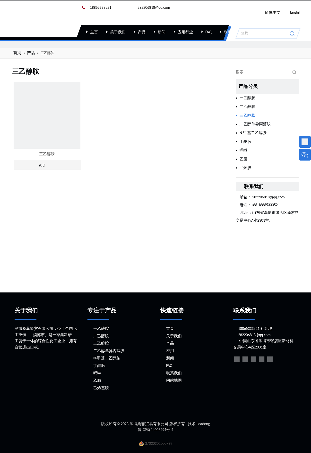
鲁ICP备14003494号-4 (155, 430)
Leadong (203, 424)
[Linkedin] (245, 359)
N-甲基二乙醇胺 (253, 133)
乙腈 (243, 159)
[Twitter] (253, 359)
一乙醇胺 (247, 98)
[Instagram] (270, 359)
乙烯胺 (245, 168)
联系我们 (231, 32)
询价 (42, 165)
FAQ (208, 32)
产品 (142, 32)
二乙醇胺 (247, 107)
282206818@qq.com (269, 197)
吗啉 (243, 151)
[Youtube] (261, 359)
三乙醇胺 (47, 154)
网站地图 (174, 381)
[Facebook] (237, 359)
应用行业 (185, 32)
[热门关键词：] (294, 72)
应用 (170, 351)
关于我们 (118, 32)
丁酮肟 (245, 142)
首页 (170, 329)
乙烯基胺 (101, 388)
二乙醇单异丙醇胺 (255, 124)
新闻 (161, 32)
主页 (94, 32)
